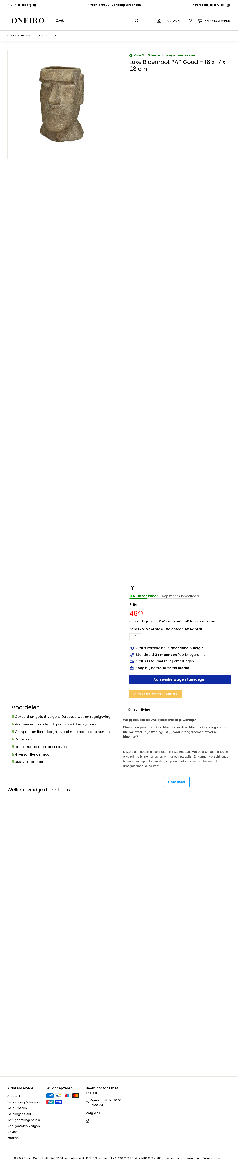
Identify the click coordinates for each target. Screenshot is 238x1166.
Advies (12, 1132)
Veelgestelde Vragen (23, 1126)
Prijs (133, 604)
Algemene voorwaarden (183, 1158)
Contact (48, 35)
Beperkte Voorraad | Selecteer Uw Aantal (165, 629)
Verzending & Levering (24, 1102)
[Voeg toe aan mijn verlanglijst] (12, 805)
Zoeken (13, 1138)
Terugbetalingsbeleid (23, 1120)
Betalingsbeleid (19, 1114)
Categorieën (19, 35)
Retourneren (17, 1108)
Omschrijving (139, 709)
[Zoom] (62, 104)
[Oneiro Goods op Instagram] (87, 1120)
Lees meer (176, 782)
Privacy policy (211, 1158)
